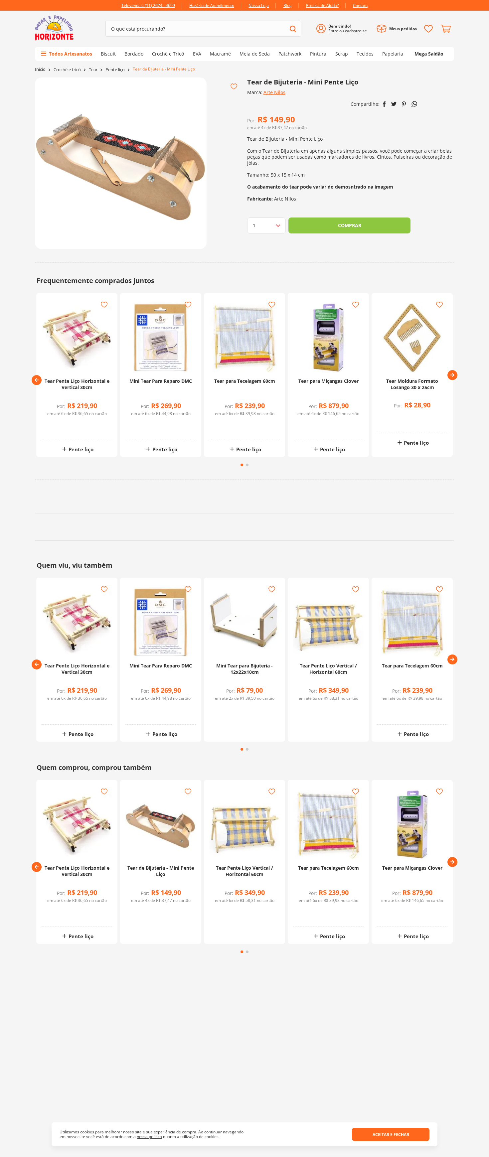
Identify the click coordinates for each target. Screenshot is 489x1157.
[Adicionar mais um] (60, 424)
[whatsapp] (414, 104)
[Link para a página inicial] (40, 69)
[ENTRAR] (344, 29)
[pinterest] (404, 104)
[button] (37, 380)
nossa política (149, 1136)
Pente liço (115, 69)
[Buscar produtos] (293, 29)
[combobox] (203, 29)
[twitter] (394, 104)
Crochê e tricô (67, 69)
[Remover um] (60, 429)
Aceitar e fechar (391, 1134)
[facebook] (384, 104)
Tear (93, 69)
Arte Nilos (274, 92)
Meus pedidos (403, 29)
